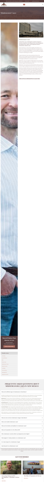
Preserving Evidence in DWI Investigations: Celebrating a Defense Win (10, 477)
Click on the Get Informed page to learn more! (29, 78)
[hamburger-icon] (24, 4)
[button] (42, 4)
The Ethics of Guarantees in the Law (32, 476)
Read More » (4, 480)
